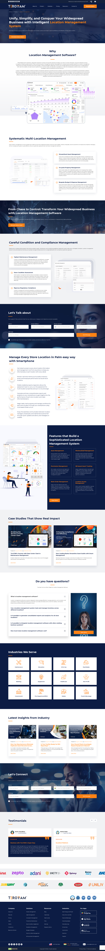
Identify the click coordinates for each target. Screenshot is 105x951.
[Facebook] (11, 1)
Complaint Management (31, 917)
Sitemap (46, 924)
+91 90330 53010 (75, 945)
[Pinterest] (19, 1)
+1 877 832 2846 (56, 944)
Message (10, 331)
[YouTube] (17, 1)
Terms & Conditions (91, 948)
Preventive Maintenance (31, 921)
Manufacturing (65, 924)
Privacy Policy (82, 948)
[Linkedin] (15, 1)
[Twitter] (13, 1)
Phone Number (58, 323)
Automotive (65, 930)
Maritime (64, 933)
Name (10, 323)
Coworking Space (66, 921)
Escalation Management (31, 927)
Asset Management (30, 914)
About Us (35, 6)
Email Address (35, 323)
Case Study (46, 914)
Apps (9, 921)
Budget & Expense (30, 930)
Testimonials (47, 917)
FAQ (45, 921)
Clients (9, 924)
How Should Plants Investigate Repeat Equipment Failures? (81, 745)
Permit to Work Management (33, 933)
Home (10, 11)
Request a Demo (48, 927)
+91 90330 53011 (73, 943)
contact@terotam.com (91, 944)
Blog (45, 911)
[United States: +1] (55, 327)
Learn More (13, 562)
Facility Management (31, 911)
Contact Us (74, 6)
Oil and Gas (64, 927)
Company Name (81, 323)
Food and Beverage (66, 917)
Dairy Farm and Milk (66, 914)
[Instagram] (9, 1)
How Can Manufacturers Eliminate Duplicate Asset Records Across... (22, 745)
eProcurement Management (32, 936)
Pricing (58, 6)
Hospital (64, 936)
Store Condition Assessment (32, 924)
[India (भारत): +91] (55, 788)
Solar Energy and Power (67, 911)
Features (10, 914)
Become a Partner (12, 930)
